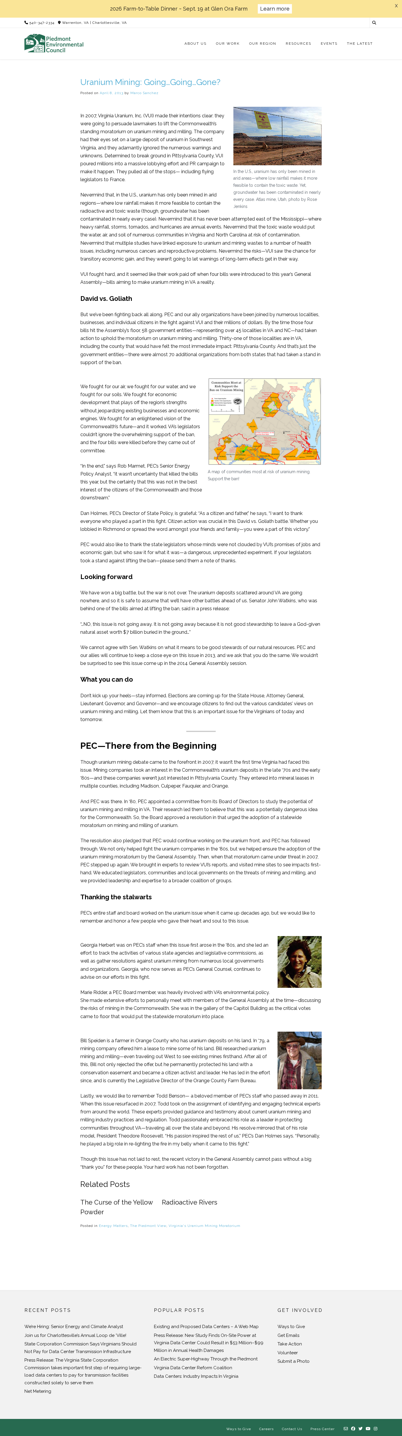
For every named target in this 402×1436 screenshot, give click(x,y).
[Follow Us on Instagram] (376, 1428)
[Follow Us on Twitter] (360, 1428)
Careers (266, 1429)
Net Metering (37, 1391)
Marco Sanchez (144, 93)
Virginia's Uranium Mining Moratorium (204, 1226)
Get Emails (288, 1335)
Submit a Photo (294, 1361)
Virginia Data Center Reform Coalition (193, 1367)
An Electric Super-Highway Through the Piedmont (206, 1359)
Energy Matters (113, 1226)
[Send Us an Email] (346, 1428)
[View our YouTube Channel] (368, 1428)
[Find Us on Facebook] (353, 1428)
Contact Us (292, 1429)
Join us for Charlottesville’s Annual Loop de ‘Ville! (75, 1335)
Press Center (322, 1429)
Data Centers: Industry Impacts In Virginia (196, 1376)
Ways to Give (291, 1326)
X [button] (396, 6)
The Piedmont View (148, 1226)
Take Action (290, 1344)
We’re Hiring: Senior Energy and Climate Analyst (73, 1326)
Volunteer (288, 1352)
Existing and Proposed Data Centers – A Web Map (206, 1326)
